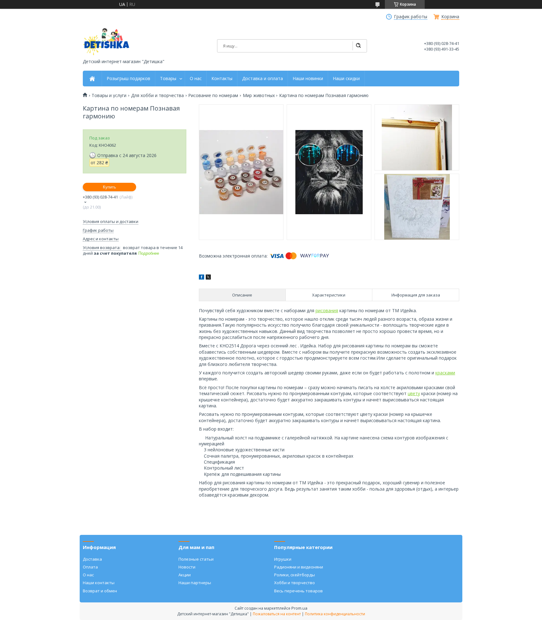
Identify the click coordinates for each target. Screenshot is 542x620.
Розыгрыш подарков (128, 78)
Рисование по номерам (213, 95)
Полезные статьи (196, 559)
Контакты (221, 78)
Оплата (90, 567)
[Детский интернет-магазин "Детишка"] (106, 42)
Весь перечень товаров (298, 591)
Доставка (92, 559)
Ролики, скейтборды (294, 575)
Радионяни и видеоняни (298, 567)
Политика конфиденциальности (335, 614)
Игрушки (282, 559)
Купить (109, 187)
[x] (208, 278)
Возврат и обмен (100, 591)
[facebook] (201, 278)
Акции (184, 575)
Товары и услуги (109, 95)
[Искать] (358, 45)
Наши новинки (308, 78)
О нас (196, 78)
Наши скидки (346, 78)
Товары (168, 78)
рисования (327, 310)
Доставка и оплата (262, 78)
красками (445, 373)
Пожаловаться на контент (277, 614)
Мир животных (259, 95)
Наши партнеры (194, 582)
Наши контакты (98, 582)
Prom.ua (299, 608)
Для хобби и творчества (157, 95)
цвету (414, 393)
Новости (186, 567)
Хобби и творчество (294, 582)
